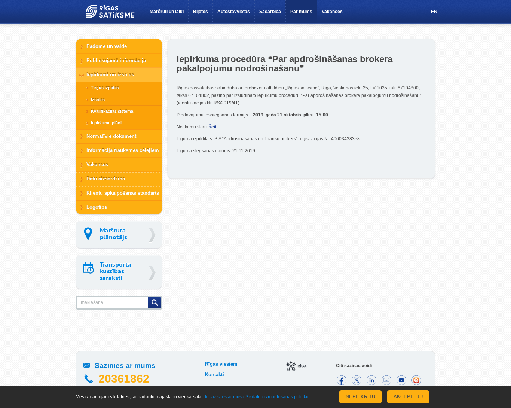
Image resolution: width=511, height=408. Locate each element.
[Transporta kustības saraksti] (119, 272)
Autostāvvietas (233, 11)
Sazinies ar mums (125, 365)
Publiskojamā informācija (116, 60)
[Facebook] (341, 380)
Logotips (96, 207)
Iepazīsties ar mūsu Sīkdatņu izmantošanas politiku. (257, 396)
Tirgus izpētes (105, 87)
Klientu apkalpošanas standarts (122, 193)
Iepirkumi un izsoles (110, 74)
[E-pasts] (386, 380)
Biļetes (200, 11)
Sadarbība (270, 11)
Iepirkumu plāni (106, 123)
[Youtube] (401, 380)
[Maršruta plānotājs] (119, 234)
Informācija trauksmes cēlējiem (122, 150)
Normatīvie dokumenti (112, 136)
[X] (356, 380)
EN (434, 11)
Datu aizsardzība (105, 179)
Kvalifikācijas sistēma (112, 111)
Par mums (301, 11)
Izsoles (98, 99)
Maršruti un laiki (167, 11)
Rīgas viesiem (221, 364)
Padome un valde (106, 46)
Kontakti (214, 374)
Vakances (332, 11)
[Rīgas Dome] (296, 366)
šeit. (213, 127)
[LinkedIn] (371, 380)
